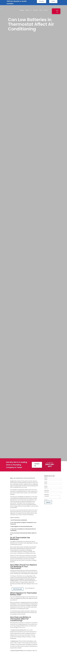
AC (31, 10)
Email (45, 482)
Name (45, 478)
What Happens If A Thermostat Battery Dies (21, 526)
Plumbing (21, 10)
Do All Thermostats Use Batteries (19, 520)
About (40, 10)
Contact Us (36, 465)
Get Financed (17, 589)
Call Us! (57, 11)
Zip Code (46, 490)
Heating (27, 10)
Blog (11, 478)
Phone (45, 486)
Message (46, 494)
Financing (35, 10)
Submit (48, 502)
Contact (46, 10)
